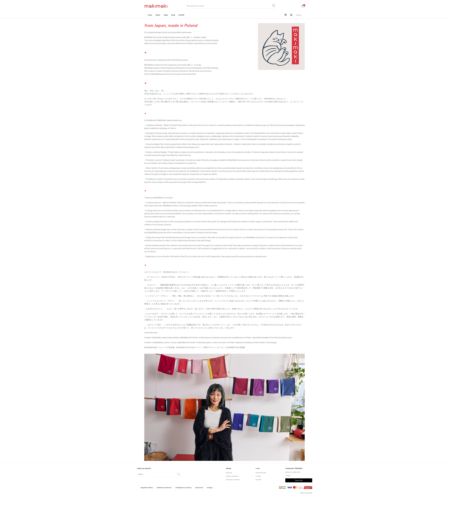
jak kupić (229, 473)
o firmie (258, 476)
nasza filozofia (261, 473)
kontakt (258, 479)
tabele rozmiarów (232, 476)
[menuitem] (150, 15)
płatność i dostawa (233, 479)
